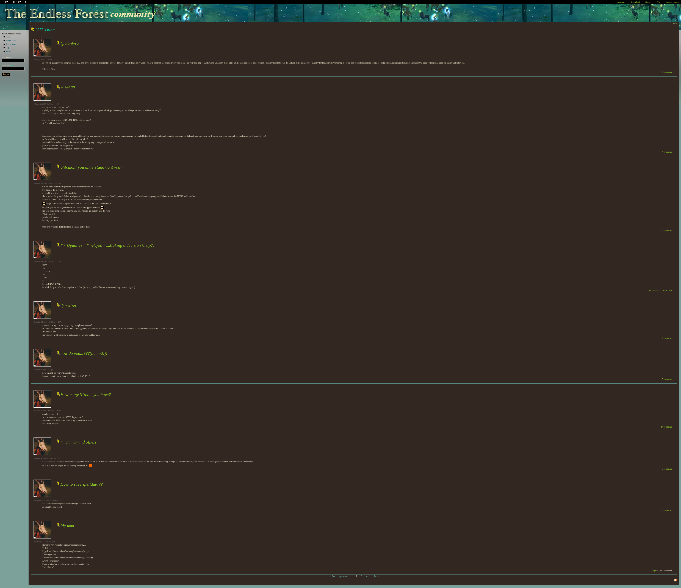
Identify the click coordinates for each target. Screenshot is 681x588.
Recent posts (11, 44)
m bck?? (67, 87)
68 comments (654, 290)
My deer (67, 525)
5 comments (667, 379)
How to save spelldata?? (81, 484)
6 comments (667, 510)
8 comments (667, 230)
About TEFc (11, 40)
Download (635, 2)
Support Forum (672, 2)
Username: (7, 57)
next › (368, 576)
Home (8, 37)
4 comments (667, 152)
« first (332, 576)
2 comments (667, 72)
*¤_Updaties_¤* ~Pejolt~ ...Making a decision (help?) (107, 245)
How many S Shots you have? (85, 394)
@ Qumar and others (78, 442)
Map (7, 48)
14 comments (666, 427)
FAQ (658, 2)
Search (8, 51)
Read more (667, 290)
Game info (621, 2)
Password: (7, 66)
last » (376, 576)
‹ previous (343, 576)
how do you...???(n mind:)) (83, 353)
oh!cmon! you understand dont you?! (92, 167)
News (647, 2)
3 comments (667, 469)
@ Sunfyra (69, 43)
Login (654, 570)
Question (68, 305)
